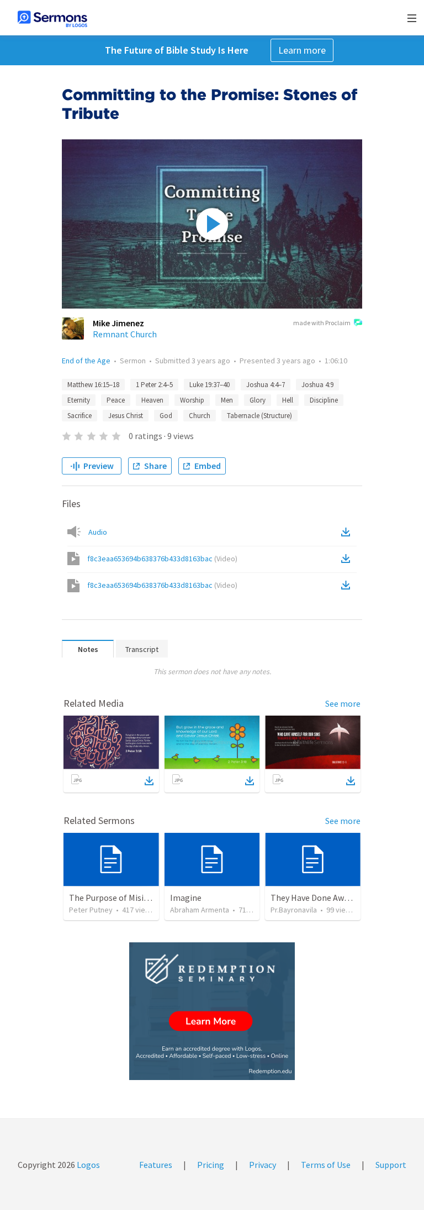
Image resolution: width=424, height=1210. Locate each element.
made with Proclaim (322, 323)
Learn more (302, 50)
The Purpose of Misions (113, 897)
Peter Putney (91, 910)
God (166, 415)
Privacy (262, 1164)
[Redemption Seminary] (212, 1011)
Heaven (152, 400)
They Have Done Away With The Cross (341, 897)
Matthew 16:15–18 (93, 384)
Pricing (210, 1164)
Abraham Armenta (199, 910)
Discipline (324, 400)
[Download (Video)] (348, 558)
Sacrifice (79, 415)
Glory (258, 400)
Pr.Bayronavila (294, 910)
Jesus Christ (125, 415)
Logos (87, 1164)
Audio (97, 532)
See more (343, 703)
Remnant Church (125, 334)
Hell (287, 400)
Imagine (186, 897)
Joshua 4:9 (317, 384)
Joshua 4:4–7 (265, 384)
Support (390, 1164)
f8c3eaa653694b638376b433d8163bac (162, 559)
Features (155, 1164)
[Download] (149, 781)
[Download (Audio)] (348, 532)
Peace (116, 400)
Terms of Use (326, 1164)
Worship (192, 400)
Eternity (78, 400)
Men (227, 400)
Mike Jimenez (118, 322)
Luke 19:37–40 (209, 384)
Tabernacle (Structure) (259, 415)
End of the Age (86, 361)
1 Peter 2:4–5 (154, 384)
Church (199, 415)
